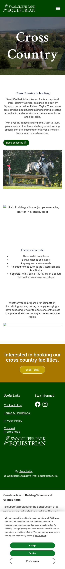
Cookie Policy (13, 405)
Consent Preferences (12, 430)
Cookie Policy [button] (26, 532)
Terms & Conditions (17, 413)
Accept (32, 545)
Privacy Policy (13, 420)
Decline (32, 553)
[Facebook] (37, 404)
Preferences (32, 561)
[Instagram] (45, 404)
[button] (58, 8)
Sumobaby (25, 471)
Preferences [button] (40, 535)
